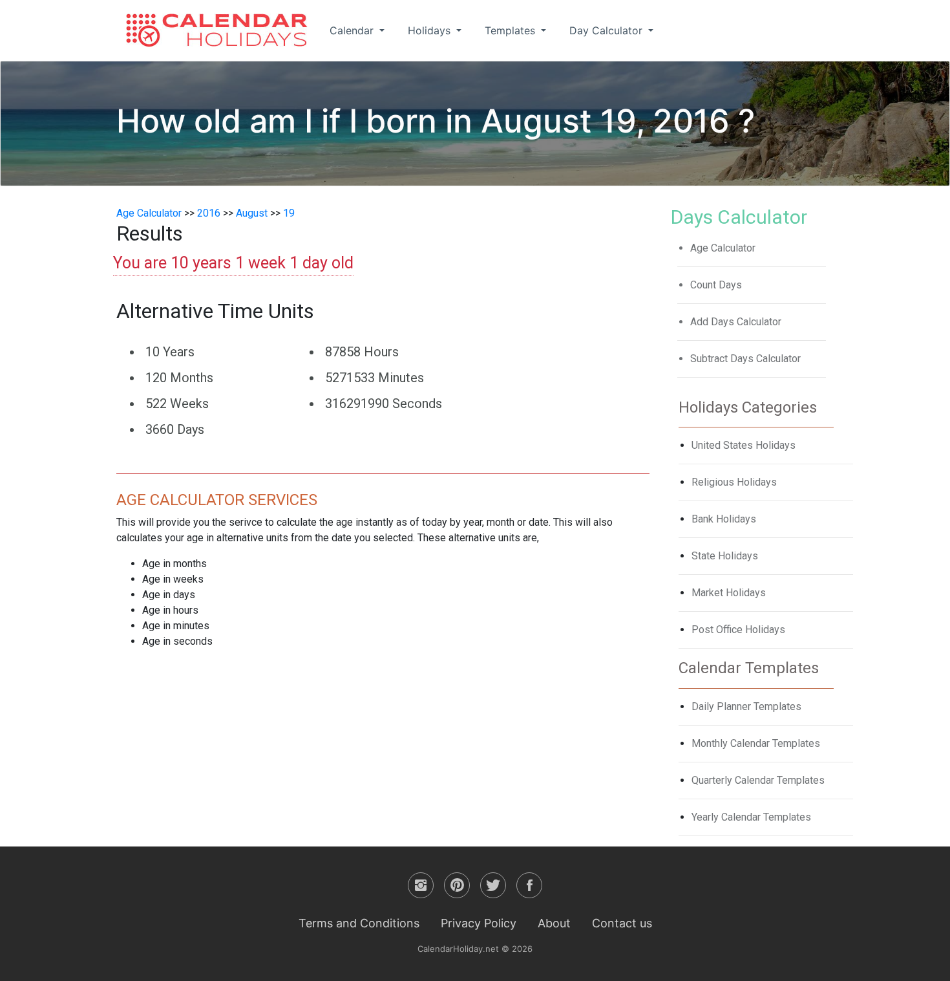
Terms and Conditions (359, 923)
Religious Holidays (734, 482)
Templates (511, 30)
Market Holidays (728, 593)
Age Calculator (149, 213)
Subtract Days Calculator (745, 358)
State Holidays (724, 556)
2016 (208, 213)
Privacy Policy (478, 923)
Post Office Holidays (738, 629)
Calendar (353, 30)
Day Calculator (607, 30)
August (252, 213)
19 (289, 213)
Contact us (622, 923)
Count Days (716, 285)
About (554, 923)
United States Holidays (743, 445)
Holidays (431, 30)
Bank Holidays (723, 519)
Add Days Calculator (735, 322)
